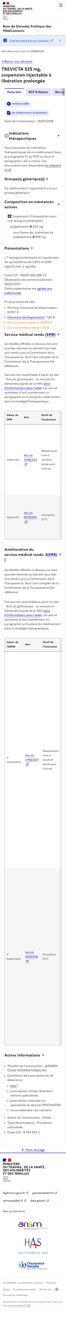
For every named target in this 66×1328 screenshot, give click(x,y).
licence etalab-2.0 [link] (17, 1305)
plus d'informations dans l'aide (27, 385)
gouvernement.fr (43, 1193)
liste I (14, 1086)
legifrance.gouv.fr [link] (14, 1193)
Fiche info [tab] (14, 92)
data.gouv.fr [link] (38, 1201)
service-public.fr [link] (13, 1201)
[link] (33, 28)
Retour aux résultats (18, 61)
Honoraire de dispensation (26, 317)
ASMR (50, 554)
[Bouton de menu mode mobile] (61, 5)
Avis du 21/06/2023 (30, 457)
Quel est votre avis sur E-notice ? (30, 41)
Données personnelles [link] (24, 1289)
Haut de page (35, 1150)
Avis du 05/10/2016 (30, 515)
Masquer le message (60, 40)
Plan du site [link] (45, 1289)
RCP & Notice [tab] (38, 92)
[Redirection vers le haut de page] (60, 136)
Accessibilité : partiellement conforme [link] (23, 1283)
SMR (50, 334)
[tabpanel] (33, 620)
